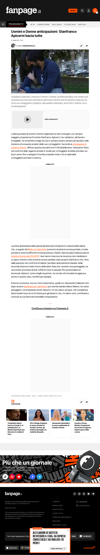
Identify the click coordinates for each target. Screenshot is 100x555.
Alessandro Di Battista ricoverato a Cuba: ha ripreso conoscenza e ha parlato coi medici (49, 538)
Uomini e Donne (43, 24)
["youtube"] (19, 477)
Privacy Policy (57, 509)
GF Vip (32, 24)
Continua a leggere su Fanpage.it (50, 308)
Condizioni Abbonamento (62, 517)
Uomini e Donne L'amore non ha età (49, 396)
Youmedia (56, 502)
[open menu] (3, 24)
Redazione (56, 521)
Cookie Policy (57, 513)
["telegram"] (39, 477)
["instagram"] (12, 477)
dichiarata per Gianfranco (35, 286)
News (34, 396)
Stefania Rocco (29, 46)
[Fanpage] (13, 494)
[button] (87, 46)
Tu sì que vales (70, 24)
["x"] (26, 477)
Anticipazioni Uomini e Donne (21, 396)
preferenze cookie (59, 525)
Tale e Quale (57, 24)
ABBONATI (73, 10)
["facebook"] (32, 477)
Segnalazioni (57, 505)
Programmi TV (16, 24)
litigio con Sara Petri (37, 249)
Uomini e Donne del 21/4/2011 (25, 256)
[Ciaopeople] (89, 548)
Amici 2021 (82, 24)
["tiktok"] (5, 477)
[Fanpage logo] (20, 10)
